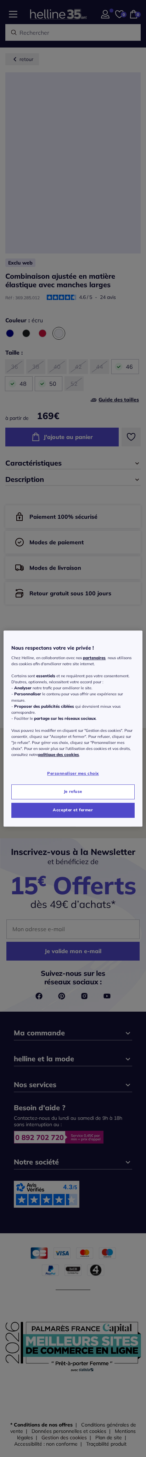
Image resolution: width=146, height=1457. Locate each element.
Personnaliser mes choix (73, 773)
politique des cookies (58, 754)
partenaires (94, 657)
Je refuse (73, 791)
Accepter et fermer (73, 809)
